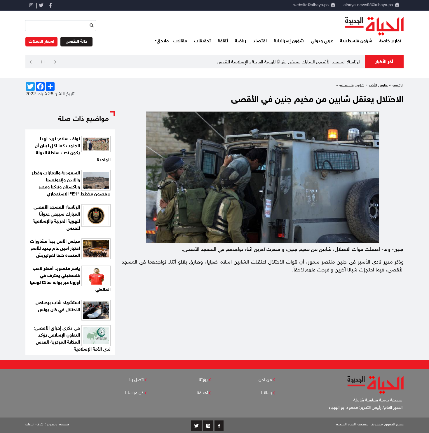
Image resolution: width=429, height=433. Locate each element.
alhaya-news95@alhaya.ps (368, 5)
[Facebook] (50, 5)
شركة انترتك (34, 424)
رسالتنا (266, 393)
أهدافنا (202, 393)
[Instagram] (31, 5)
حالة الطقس (76, 41)
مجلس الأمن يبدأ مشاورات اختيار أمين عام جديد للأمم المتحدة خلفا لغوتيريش (55, 249)
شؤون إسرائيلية (289, 41)
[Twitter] (41, 5)
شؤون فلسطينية (356, 41)
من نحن (265, 379)
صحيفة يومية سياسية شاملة (378, 400)
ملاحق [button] (163, 41)
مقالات (180, 41)
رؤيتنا (203, 379)
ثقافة (223, 41)
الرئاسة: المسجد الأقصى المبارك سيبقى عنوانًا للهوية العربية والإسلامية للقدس (288, 62)
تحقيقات (202, 41)
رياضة (240, 41)
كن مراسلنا (134, 393)
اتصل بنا (136, 379)
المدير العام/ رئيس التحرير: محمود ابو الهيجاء (366, 407)
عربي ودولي (322, 41)
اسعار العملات (41, 41)
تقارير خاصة (390, 41)
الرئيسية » (396, 85)
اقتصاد (260, 41)
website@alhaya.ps (310, 5)
